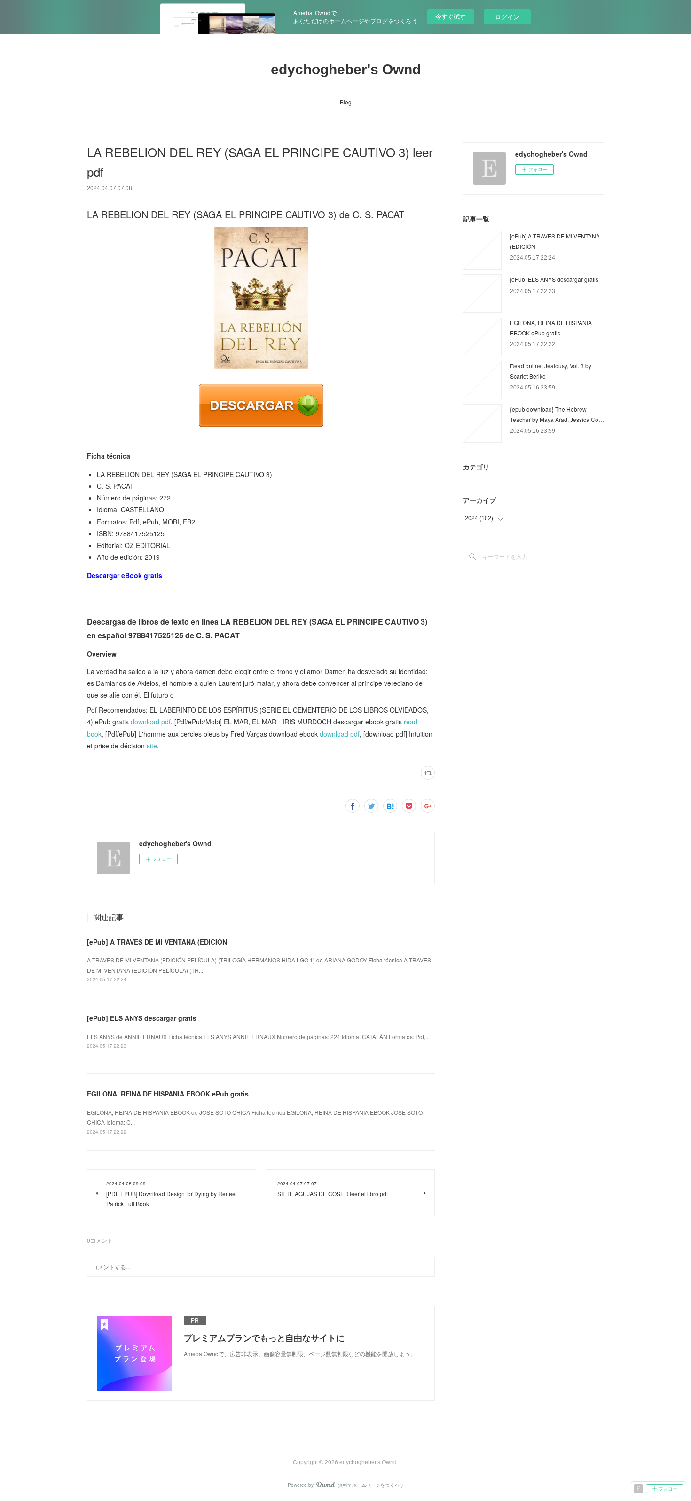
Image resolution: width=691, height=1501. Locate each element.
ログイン (507, 16)
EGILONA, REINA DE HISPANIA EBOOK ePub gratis (168, 1093)
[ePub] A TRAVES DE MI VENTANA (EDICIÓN (157, 941)
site (152, 745)
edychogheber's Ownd (346, 69)
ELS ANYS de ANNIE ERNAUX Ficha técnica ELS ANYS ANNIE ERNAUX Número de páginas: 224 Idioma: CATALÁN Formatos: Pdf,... (258, 1036)
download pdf (151, 721)
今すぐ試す (450, 16)
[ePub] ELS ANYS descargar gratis (141, 1018)
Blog (346, 102)
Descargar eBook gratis (124, 575)
